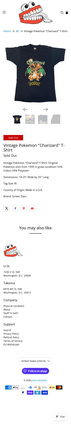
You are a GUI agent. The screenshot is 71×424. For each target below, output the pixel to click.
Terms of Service (13, 341)
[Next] (45, 109)
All (17, 31)
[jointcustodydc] (35, 12)
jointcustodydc (39, 380)
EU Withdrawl (11, 344)
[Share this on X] (6, 208)
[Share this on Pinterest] (24, 208)
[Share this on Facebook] (15, 208)
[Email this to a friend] (32, 208)
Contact (7, 316)
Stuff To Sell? (10, 313)
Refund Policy (11, 337)
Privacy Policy (11, 333)
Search (7, 330)
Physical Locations (13, 306)
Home (7, 31)
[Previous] (25, 109)
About (6, 309)
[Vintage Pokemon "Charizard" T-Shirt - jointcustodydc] (35, 72)
